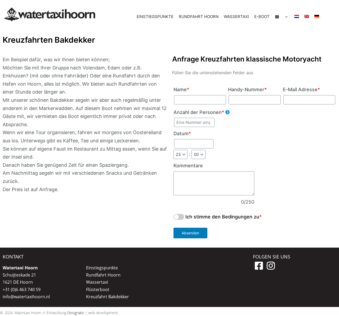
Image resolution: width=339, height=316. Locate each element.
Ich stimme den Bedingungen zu (222, 217)
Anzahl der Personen (198, 112)
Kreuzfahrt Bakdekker (107, 297)
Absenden (190, 233)
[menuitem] (296, 16)
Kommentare (188, 165)
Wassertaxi (97, 282)
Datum (182, 133)
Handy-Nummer (247, 89)
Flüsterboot (97, 289)
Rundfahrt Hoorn (103, 275)
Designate (75, 312)
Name (181, 89)
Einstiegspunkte (102, 268)
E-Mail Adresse (301, 89)
